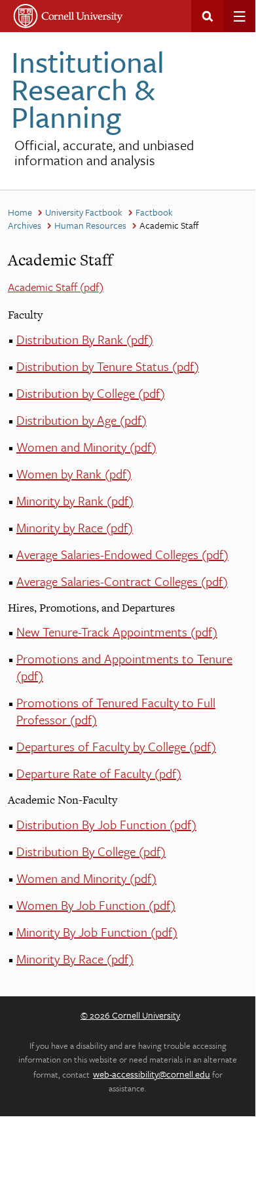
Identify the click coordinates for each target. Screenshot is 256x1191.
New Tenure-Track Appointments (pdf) (116, 631)
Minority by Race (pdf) (74, 527)
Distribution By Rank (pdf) (84, 339)
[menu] (239, 16)
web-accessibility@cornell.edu (151, 1074)
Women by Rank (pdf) (74, 473)
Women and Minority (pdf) (86, 447)
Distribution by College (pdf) (90, 393)
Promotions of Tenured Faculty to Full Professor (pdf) (115, 710)
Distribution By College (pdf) (91, 851)
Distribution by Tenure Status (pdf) (107, 366)
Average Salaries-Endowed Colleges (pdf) (122, 554)
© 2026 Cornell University (130, 1015)
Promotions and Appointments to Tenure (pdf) (124, 667)
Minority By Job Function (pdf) (96, 932)
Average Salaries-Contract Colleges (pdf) (122, 581)
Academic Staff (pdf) (55, 287)
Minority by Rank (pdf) (75, 500)
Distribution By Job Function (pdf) (106, 824)
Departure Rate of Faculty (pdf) (98, 773)
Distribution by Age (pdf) (81, 420)
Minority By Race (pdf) (75, 958)
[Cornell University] (68, 16)
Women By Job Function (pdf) (95, 905)
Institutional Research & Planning (87, 89)
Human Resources (90, 225)
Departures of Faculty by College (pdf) (116, 746)
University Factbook (83, 212)
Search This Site (207, 16)
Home (20, 212)
